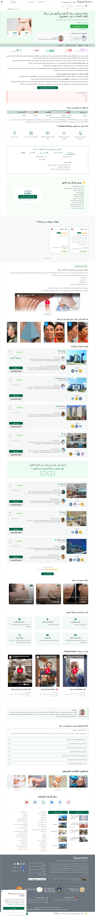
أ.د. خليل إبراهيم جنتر (55, 449)
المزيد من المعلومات (12, 904)
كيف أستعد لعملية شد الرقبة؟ (79, 730)
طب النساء (25, 822)
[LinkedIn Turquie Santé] (35, 802)
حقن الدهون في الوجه (41, 840)
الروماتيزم (44, 835)
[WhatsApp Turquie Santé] (43, 802)
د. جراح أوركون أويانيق (55, 499)
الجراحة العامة (43, 820)
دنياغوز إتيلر (55, 824)
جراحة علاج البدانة (42, 818)
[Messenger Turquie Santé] (52, 802)
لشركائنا (44, 871)
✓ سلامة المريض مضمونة (83, 29)
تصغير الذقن (43, 847)
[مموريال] (76, 518)
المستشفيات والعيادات (70, 45)
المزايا (86, 45)
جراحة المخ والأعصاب (42, 826)
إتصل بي (13, 1)
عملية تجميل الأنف (42, 844)
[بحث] (67, 8)
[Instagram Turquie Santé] (68, 802)
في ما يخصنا (43, 868)
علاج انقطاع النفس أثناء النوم (21, 845)
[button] (37, 221)
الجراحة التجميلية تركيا (79, 6)
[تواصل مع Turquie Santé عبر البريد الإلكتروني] (26, 802)
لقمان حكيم (63, 251)
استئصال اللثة (24, 844)
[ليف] (76, 440)
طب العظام (44, 817)
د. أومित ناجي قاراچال (55, 518)
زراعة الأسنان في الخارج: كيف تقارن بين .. (74, 824)
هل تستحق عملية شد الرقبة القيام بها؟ (77, 743)
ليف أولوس (62, 484)
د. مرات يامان (77, 38)
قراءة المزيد (81, 244)
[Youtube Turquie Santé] (17, 864)
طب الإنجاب (24, 813)
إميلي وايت (54, 37)
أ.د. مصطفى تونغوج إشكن (54, 555)
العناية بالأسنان (43, 811)
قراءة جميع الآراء (47, 258)
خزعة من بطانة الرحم (22, 840)
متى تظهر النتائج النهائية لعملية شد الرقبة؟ (76, 739)
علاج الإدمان (44, 836)
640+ (14, 33)
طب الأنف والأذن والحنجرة (22, 827)
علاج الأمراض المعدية (23, 833)
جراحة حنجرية (43, 851)
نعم (51, 473)
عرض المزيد (47, 314)
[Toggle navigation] (92, 1)
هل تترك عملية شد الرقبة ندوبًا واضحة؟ (77, 763)
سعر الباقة (80, 45)
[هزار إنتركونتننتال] (76, 385)
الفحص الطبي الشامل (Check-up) (39, 829)
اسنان (56, 838)
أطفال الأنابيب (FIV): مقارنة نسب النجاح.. (74, 816)
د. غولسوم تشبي (56, 412)
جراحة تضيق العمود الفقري (21, 820)
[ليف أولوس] (76, 490)
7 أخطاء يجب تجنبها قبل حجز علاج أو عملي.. (74, 831)
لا (43, 473)
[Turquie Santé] (86, 5)
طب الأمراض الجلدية (42, 813)
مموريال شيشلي (61, 406)
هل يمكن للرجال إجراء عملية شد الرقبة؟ (76, 759)
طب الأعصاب (24, 826)
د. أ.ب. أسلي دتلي (56, 490)
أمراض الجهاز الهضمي (41, 822)
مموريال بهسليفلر (60, 539)
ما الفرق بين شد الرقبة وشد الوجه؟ (78, 751)
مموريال (63, 512)
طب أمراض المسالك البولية (21, 835)
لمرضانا (44, 864)
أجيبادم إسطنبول (83, 251)
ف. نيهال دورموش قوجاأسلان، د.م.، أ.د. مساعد (50, 366)
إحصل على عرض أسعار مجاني (79, 26)
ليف (64, 434)
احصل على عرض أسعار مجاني (47, 87)
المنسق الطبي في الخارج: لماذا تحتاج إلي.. (74, 838)
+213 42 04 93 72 (32, 902)
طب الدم (44, 833)
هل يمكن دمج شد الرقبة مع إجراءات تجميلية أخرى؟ (74, 755)
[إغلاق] (2, 891)
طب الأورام (44, 815)
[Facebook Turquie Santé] (60, 802)
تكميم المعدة (43, 838)
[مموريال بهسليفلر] (76, 546)
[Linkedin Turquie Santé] (14, 864)
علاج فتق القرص (24, 838)
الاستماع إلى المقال (79, 266)
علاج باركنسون (43, 849)
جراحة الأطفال (43, 831)
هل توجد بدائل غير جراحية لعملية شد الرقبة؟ (76, 747)
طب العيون (44, 827)
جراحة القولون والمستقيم (22, 818)
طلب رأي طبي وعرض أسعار (27, 196)
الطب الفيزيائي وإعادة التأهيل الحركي (19, 831)
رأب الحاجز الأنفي (42, 845)
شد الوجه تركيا (70, 6)
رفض (14, 911)
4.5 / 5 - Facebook (16, 870)
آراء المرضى (60, 45)
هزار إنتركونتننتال (61, 378)
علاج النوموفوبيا (24, 842)
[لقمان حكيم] (76, 357)
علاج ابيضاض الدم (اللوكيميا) (21, 836)
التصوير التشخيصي (42, 824)
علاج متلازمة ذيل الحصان (22, 849)
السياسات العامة (42, 875)
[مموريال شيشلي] (76, 412)
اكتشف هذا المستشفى (16, 371)
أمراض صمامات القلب (22, 847)
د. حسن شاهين (57, 385)
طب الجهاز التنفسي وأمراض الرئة (20, 824)
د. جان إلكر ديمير (56, 546)
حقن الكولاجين (43, 842)
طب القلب (25, 815)
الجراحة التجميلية (23, 811)
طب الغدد (25, 829)
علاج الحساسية (24, 817)
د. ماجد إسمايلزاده (56, 440)
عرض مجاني (16, 368)
